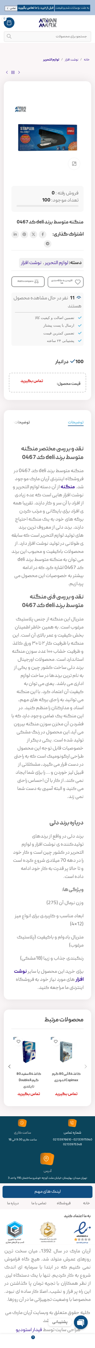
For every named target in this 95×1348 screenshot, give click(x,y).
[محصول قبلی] (19, 73)
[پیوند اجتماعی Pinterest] (24, 234)
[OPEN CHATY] (81, 1322)
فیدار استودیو (28, 1330)
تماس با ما (38, 1203)
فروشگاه (64, 1203)
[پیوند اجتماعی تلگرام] (47, 244)
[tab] (76, 423)
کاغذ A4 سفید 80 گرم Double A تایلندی (28, 1080)
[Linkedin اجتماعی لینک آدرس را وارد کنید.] (15, 234)
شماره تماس (72, 1133)
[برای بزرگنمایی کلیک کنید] (74, 163)
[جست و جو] (9, 36)
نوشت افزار (71, 60)
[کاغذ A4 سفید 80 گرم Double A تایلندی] (28, 1052)
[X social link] (33, 234)
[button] (86, 1067)
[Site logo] (47, 22)
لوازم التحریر (51, 60)
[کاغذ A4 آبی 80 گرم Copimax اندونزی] (66, 1052)
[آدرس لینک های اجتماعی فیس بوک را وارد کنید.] (42, 234)
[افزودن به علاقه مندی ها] (55, 1041)
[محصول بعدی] (7, 73)
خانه (87, 60)
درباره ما (13, 1203)
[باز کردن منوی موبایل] (89, 23)
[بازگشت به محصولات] (13, 73)
